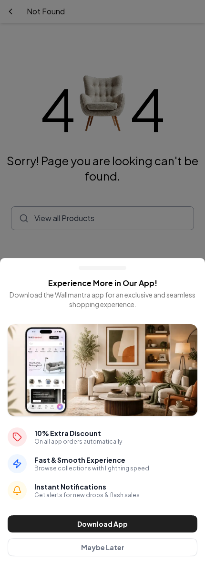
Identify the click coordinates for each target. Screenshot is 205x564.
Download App (102, 524)
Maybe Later (102, 547)
